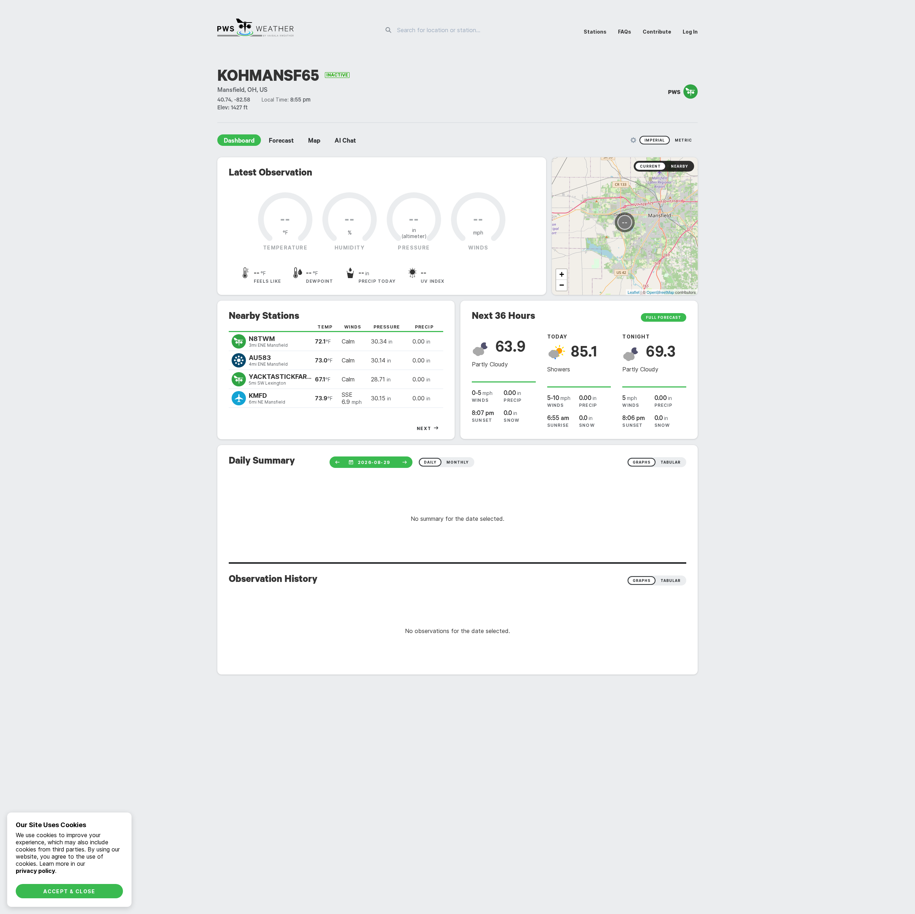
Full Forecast (663, 317)
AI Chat (345, 141)
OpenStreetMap (660, 292)
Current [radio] (650, 166)
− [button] (561, 285)
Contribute (657, 32)
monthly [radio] (457, 462)
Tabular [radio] (671, 580)
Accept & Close (69, 891)
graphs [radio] (642, 462)
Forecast (281, 141)
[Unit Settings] (633, 140)
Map (314, 141)
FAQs (624, 32)
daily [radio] (430, 462)
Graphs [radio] (642, 580)
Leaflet (633, 292)
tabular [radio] (671, 462)
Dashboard (239, 141)
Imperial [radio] (654, 140)
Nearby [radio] (679, 166)
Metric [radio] (683, 140)
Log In (690, 32)
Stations (595, 32)
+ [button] (561, 274)
